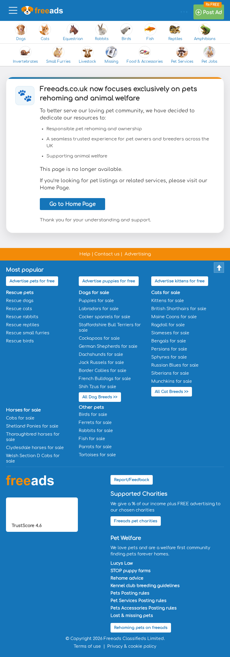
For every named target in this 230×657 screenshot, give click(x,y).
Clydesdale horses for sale (35, 447)
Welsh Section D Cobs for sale (33, 458)
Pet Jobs (209, 61)
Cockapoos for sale (99, 338)
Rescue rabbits (22, 317)
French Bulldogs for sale (105, 378)
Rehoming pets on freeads (140, 628)
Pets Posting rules (130, 593)
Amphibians (204, 39)
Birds (126, 39)
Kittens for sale (167, 300)
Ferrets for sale (95, 422)
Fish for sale (92, 439)
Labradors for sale (99, 309)
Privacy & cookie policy (131, 646)
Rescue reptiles (22, 325)
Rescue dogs (20, 300)
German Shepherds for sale (108, 346)
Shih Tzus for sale (97, 387)
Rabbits (101, 39)
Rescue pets (20, 292)
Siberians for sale (170, 373)
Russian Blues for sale (175, 365)
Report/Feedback (131, 480)
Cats (45, 39)
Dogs (20, 39)
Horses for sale (23, 410)
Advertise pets (32, 281)
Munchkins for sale (171, 381)
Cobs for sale (20, 418)
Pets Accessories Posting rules (144, 608)
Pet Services (182, 61)
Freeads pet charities (135, 521)
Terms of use (87, 646)
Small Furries (58, 61)
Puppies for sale (96, 300)
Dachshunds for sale (101, 354)
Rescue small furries (27, 333)
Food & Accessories (145, 61)
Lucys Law (122, 563)
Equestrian (73, 39)
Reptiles (175, 39)
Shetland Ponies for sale (32, 426)
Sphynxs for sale (169, 357)
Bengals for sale (168, 341)
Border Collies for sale (102, 370)
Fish (150, 39)
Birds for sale (93, 414)
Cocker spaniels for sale (104, 317)
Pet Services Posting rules (139, 600)
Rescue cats (19, 309)
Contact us (106, 254)
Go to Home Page (72, 204)
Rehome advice (127, 578)
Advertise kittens (180, 281)
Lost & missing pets (132, 615)
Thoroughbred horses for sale (33, 437)
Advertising (138, 254)
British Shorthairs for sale (178, 309)
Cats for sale (165, 292)
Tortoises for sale (97, 455)
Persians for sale (169, 349)
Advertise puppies (108, 281)
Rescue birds (20, 341)
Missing (111, 61)
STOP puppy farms (131, 571)
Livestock (87, 61)
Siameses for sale (170, 333)
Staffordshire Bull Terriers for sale (110, 328)
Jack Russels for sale (101, 362)
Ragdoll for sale (168, 325)
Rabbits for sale (96, 430)
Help (84, 254)
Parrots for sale (95, 447)
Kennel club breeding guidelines (145, 586)
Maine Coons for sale (174, 317)
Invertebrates (25, 61)
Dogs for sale (94, 292)
